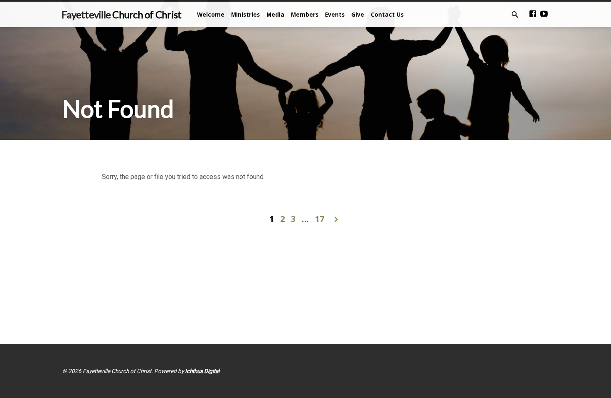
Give (357, 14)
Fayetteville (121, 14)
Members (304, 14)
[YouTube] (544, 14)
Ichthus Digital (202, 371)
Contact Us (387, 14)
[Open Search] (515, 15)
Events (335, 14)
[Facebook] (532, 14)
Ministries (245, 14)
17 (319, 218)
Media (275, 14)
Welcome (210, 14)
